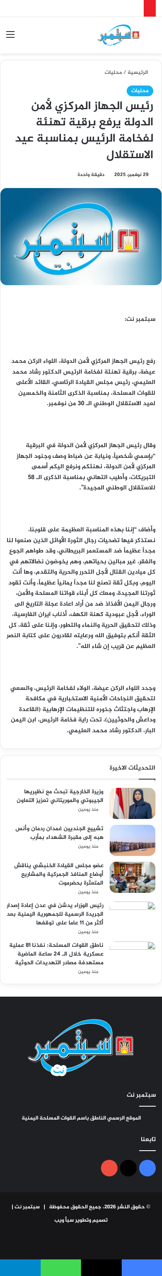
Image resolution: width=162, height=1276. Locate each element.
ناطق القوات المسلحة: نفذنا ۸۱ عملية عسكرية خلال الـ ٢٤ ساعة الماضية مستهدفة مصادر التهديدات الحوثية (56, 954)
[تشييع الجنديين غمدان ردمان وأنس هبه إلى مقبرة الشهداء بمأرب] (132, 840)
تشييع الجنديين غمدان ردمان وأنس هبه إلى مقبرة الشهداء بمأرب (59, 833)
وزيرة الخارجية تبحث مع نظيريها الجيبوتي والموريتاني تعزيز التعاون (60, 796)
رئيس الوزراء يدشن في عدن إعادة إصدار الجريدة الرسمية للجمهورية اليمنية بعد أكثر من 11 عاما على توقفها (55, 914)
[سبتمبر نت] (118, 35)
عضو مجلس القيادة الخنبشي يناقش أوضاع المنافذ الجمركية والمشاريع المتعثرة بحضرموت (58, 874)
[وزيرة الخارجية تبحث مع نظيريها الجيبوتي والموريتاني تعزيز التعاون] (132, 803)
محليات (113, 72)
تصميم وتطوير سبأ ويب (81, 1220)
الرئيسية (138, 72)
